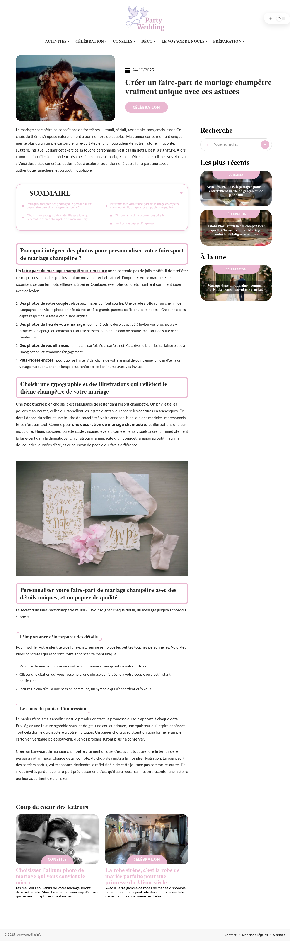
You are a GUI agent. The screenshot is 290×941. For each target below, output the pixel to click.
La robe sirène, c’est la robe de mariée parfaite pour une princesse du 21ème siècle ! (142, 876)
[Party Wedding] (145, 18)
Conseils (57, 859)
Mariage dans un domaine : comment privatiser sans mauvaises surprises (236, 287)
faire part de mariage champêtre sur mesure (64, 270)
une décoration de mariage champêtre (109, 424)
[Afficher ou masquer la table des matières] (127, 193)
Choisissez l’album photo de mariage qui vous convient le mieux (50, 876)
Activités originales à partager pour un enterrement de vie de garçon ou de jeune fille (236, 190)
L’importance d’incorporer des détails (139, 215)
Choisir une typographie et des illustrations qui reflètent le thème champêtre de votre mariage (58, 217)
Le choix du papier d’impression (136, 223)
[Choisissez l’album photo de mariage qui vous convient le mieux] (57, 839)
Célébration (146, 107)
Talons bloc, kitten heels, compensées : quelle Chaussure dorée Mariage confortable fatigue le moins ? (236, 230)
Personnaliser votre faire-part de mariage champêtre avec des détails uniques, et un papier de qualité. (144, 206)
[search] (270, 18)
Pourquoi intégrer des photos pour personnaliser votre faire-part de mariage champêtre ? (59, 206)
